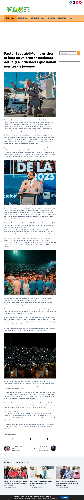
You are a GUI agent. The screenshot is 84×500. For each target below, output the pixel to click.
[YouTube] (80, 2)
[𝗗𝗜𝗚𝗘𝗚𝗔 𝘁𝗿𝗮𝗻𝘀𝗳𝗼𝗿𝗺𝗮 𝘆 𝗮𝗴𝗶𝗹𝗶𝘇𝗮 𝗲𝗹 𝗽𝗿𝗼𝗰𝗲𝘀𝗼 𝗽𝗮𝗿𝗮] (42, 472)
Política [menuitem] (51, 18)
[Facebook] (70, 2)
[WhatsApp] (47, 439)
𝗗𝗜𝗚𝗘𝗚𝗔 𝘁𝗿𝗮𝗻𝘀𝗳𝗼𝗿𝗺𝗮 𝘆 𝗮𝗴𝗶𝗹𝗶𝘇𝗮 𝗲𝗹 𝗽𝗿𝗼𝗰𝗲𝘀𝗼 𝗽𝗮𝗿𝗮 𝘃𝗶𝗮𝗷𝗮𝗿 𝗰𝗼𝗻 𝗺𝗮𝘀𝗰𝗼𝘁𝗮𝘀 (41, 483)
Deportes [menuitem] (62, 18)
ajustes (55, 498)
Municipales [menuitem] (23, 18)
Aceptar (65, 497)
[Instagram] (77, 2)
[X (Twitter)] (74, 2)
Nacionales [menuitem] (10, 18)
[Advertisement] (42, 34)
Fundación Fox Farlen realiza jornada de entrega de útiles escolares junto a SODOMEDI (15, 483)
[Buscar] (78, 53)
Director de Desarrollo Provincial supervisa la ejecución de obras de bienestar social (67, 483)
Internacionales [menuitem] (38, 18)
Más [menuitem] (71, 18)
